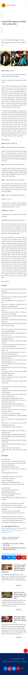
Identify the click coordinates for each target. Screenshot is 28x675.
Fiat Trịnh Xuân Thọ (12, 539)
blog (23, 659)
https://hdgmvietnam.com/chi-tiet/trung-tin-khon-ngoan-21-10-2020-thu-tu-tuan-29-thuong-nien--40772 (14, 530)
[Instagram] (10, 669)
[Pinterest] (18, 557)
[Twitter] (14, 557)
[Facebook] (4, 557)
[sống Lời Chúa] (4, 5)
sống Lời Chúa (11, 5)
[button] (26, 651)
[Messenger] (9, 557)
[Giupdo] (22, 668)
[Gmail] (23, 557)
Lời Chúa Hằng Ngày (14, 537)
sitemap (24, 661)
